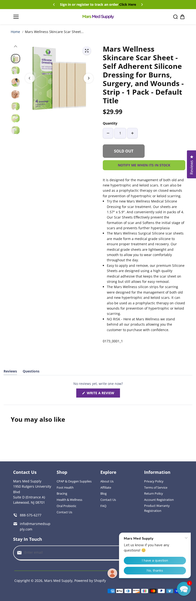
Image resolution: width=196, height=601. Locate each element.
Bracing (62, 493)
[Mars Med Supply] (98, 17)
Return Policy (153, 493)
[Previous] (54, 4)
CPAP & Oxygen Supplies (74, 481)
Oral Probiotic (66, 506)
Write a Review (101, 394)
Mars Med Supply (58, 580)
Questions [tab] (31, 372)
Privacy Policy (153, 481)
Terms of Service (155, 487)
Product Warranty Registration (157, 508)
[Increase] (132, 133)
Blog (103, 493)
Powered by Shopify (90, 580)
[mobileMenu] (16, 16)
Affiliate (105, 487)
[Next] (141, 4)
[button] (184, 589)
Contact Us (64, 512)
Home (15, 31)
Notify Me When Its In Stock (144, 165)
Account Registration (159, 499)
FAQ (103, 506)
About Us (107, 481)
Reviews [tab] (10, 372)
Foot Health (65, 487)
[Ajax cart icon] (182, 17)
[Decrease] (108, 133)
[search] (175, 17)
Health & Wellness (69, 499)
